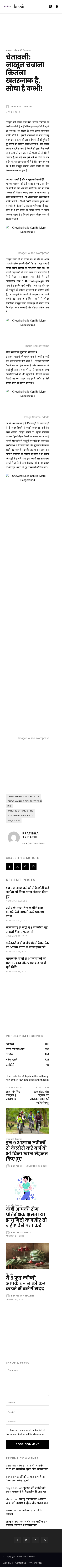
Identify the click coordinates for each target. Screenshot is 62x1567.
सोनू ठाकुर (12, 1521)
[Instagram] (26, 1540)
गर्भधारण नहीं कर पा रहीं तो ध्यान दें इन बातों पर (27, 1523)
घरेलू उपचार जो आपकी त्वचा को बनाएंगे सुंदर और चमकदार (27, 1467)
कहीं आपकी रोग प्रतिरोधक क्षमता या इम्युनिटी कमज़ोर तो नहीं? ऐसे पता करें (26, 1217)
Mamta (11, 1510)
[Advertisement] (33, 98)
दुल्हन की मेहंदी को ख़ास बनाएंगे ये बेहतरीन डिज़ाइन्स (26, 1489)
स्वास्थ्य (9, 51)
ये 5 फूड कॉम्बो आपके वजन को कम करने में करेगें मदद (26, 1283)
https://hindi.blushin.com (33, 843)
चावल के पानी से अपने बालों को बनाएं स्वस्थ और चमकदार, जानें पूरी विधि (26, 963)
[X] (17, 866)
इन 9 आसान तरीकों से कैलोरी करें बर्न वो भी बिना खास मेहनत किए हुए (27, 892)
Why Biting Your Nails (20, 815)
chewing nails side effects (23, 796)
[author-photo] (8, 1166)
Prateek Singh (20, 1232)
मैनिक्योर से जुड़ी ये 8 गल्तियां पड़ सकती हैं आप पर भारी (27, 930)
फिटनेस (10, 1274)
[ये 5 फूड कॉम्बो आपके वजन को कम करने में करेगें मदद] (27, 1256)
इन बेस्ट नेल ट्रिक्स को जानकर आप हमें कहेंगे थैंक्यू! (39, 1097)
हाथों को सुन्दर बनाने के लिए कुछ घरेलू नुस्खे (25, 1478)
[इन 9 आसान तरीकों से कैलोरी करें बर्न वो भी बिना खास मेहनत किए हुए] (27, 1121)
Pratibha (17, 1166)
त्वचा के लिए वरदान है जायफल (13, 1095)
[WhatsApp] (33, 866)
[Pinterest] (25, 866)
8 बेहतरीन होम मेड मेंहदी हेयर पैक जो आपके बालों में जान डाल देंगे (27, 945)
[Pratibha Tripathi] (8, 106)
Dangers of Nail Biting (21, 810)
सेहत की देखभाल (22, 51)
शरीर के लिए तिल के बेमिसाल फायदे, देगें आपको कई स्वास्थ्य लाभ (25, 912)
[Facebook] (9, 866)
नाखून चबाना (14, 820)
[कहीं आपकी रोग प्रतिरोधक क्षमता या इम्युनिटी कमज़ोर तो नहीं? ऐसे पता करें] (27, 1187)
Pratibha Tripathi (21, 106)
